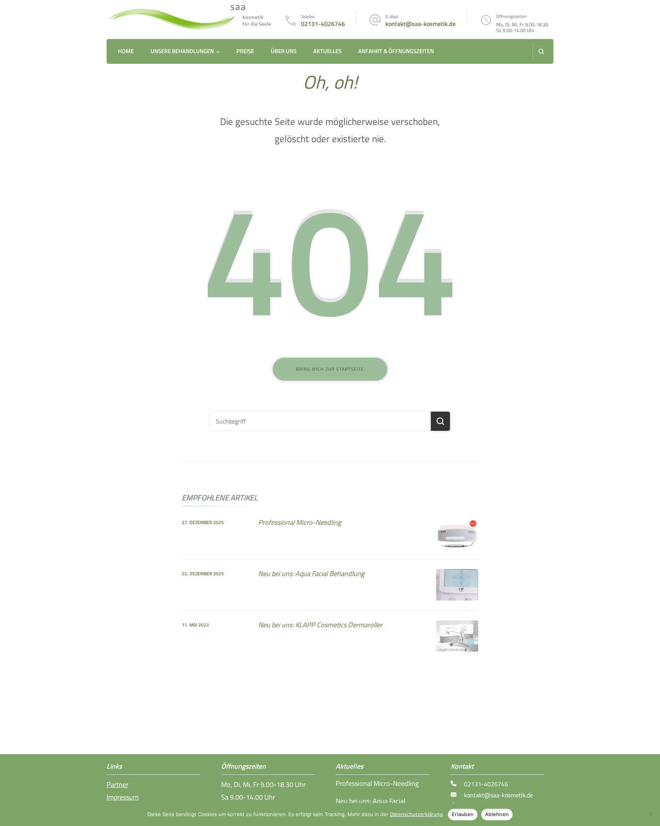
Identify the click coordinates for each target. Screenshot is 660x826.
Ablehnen (497, 814)
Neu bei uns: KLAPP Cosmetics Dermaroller (320, 625)
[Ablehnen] (650, 814)
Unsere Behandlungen (182, 51)
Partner (117, 784)
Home (126, 51)
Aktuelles (327, 51)
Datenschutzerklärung (416, 814)
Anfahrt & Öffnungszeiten (396, 51)
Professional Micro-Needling (299, 522)
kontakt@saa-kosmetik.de (420, 23)
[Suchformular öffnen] (541, 51)
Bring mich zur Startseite (330, 369)
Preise (245, 51)
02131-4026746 (323, 23)
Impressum (123, 797)
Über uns (283, 51)
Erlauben (463, 814)
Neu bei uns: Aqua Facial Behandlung (311, 573)
